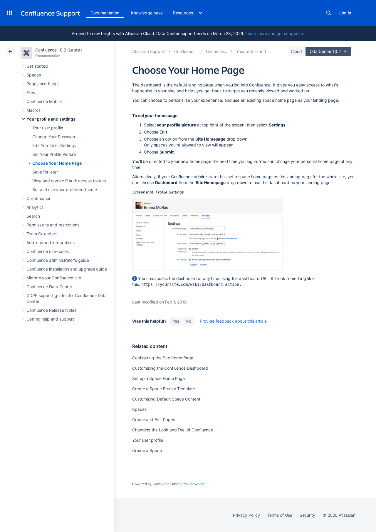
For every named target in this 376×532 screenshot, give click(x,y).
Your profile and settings (50, 118)
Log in (345, 12)
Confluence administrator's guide (57, 260)
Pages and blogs (42, 83)
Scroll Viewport (191, 484)
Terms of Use (279, 515)
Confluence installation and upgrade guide (66, 268)
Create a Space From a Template (163, 388)
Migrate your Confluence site (53, 277)
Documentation (104, 12)
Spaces (33, 74)
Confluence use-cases (47, 251)
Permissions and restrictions (52, 224)
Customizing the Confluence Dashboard (170, 368)
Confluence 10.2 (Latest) (58, 49)
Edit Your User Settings (54, 145)
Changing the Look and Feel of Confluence (172, 429)
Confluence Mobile (44, 101)
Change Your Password (54, 136)
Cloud (296, 51)
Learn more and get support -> (274, 33)
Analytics (34, 207)
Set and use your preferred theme (64, 189)
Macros (33, 110)
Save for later (45, 171)
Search (328, 13)
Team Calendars (41, 233)
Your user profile (47, 127)
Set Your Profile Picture (54, 154)
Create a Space (147, 450)
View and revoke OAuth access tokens (69, 180)
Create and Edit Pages (153, 419)
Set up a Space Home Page (158, 378)
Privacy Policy (246, 515)
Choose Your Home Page (57, 163)
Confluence (161, 484)
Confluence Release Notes (51, 310)
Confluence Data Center (49, 286)
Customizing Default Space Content (166, 398)
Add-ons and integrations (50, 242)
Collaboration (38, 198)
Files (30, 92)
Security (307, 515)
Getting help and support (50, 318)
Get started (37, 66)
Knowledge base (147, 12)
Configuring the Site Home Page (162, 357)
